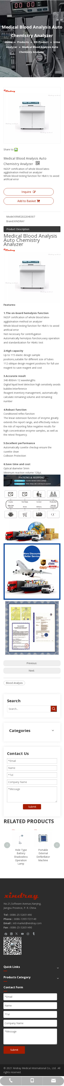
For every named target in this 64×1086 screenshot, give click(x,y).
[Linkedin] (11, 934)
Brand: (10, 221)
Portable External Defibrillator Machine (29, 855)
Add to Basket (26, 201)
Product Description (17, 229)
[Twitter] (17, 934)
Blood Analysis (14, 683)
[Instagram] (28, 934)
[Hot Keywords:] (53, 709)
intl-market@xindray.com (27, 923)
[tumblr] (33, 934)
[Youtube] (22, 934)
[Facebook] (6, 934)
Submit (32, 806)
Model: (10, 216)
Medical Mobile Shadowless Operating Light (51, 835)
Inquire (26, 192)
